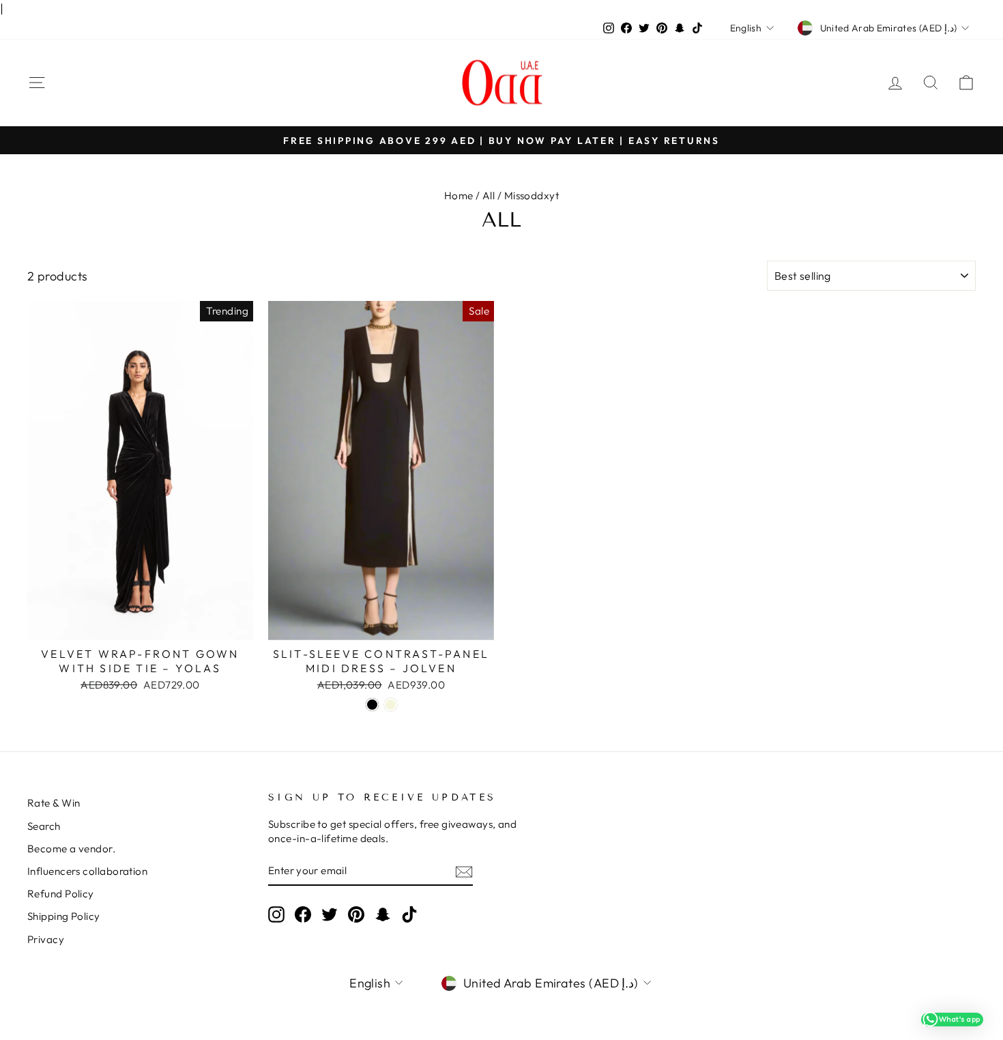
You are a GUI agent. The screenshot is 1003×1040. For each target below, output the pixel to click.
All (488, 195)
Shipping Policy (63, 916)
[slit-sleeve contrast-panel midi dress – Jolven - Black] (372, 704)
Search (44, 826)
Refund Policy (60, 893)
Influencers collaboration (87, 871)
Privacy (45, 939)
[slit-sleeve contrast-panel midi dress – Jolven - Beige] (390, 704)
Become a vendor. (71, 848)
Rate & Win (54, 802)
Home (459, 195)
